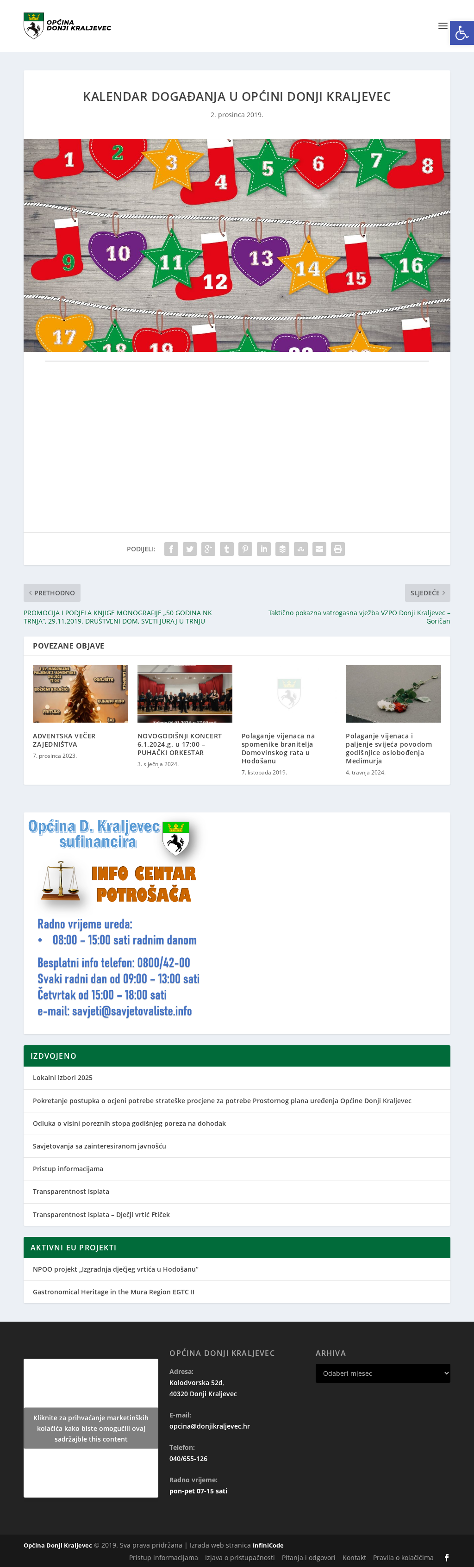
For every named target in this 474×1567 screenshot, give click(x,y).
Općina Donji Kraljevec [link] (58, 1545)
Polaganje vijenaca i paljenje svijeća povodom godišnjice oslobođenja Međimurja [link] (389, 748)
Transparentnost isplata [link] (71, 1191)
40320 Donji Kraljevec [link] (203, 1393)
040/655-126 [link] (188, 1458)
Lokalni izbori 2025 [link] (63, 1077)
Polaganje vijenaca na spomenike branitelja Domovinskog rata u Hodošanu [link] (278, 748)
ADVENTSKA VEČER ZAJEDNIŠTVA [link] (64, 740)
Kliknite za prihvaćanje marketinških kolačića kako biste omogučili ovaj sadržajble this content (91, 1428)
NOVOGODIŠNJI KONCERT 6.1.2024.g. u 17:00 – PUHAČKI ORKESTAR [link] (179, 744)
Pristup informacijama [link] (68, 1168)
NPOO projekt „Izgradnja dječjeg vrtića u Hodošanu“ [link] (116, 1269)
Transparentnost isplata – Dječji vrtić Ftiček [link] (101, 1214)
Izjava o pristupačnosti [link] (240, 1557)
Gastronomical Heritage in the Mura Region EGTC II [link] (113, 1291)
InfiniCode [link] (268, 1545)
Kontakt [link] (354, 1557)
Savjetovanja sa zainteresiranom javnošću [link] (99, 1146)
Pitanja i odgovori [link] (309, 1557)
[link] (462, 33)
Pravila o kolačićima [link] (403, 1557)
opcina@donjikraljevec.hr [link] (209, 1426)
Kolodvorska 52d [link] (196, 1382)
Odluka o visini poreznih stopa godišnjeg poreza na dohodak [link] (129, 1123)
